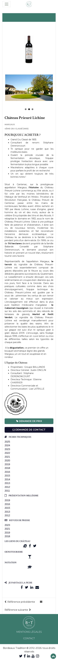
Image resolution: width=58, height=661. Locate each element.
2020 (7, 460)
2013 (7, 483)
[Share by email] (37, 587)
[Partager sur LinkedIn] (31, 587)
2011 (7, 490)
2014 (7, 479)
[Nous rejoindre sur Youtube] (33, 656)
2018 (7, 468)
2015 (7, 475)
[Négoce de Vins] (29, 4)
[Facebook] (30, 546)
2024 (7, 445)
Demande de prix (30, 421)
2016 (7, 472)
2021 (7, 456)
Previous (10, 90)
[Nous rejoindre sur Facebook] (25, 656)
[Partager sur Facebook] (22, 587)
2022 (7, 453)
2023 (7, 449)
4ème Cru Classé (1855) (17, 129)
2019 (7, 464)
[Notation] (30, 567)
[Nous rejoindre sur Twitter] (20, 656)
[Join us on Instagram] (37, 656)
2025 (7, 441)
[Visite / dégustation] (30, 556)
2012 (7, 487)
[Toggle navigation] (6, 4)
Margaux (10, 124)
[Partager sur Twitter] (26, 587)
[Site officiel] (25, 546)
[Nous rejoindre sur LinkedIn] (28, 656)
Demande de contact (30, 429)
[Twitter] (34, 546)
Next (48, 90)
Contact (29, 638)
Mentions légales (29, 631)
